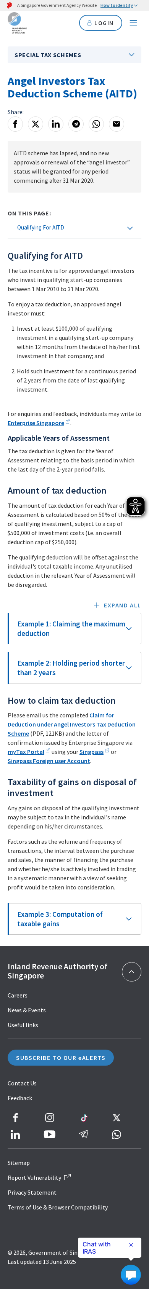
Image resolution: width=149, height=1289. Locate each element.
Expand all (122, 605)
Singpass (91, 751)
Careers (18, 995)
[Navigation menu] (133, 23)
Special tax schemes (48, 55)
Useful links (23, 1025)
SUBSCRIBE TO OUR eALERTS (60, 1057)
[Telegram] (76, 124)
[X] (35, 124)
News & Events (27, 1010)
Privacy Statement (32, 1192)
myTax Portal (26, 751)
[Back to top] (131, 971)
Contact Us (22, 1083)
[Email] (116, 124)
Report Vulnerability (34, 1177)
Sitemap (19, 1162)
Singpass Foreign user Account (49, 761)
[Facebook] (15, 124)
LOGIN (104, 23)
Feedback (20, 1098)
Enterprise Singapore (36, 423)
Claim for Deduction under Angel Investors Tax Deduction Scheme (72, 724)
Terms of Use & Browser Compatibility (58, 1207)
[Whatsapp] (96, 124)
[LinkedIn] (55, 124)
